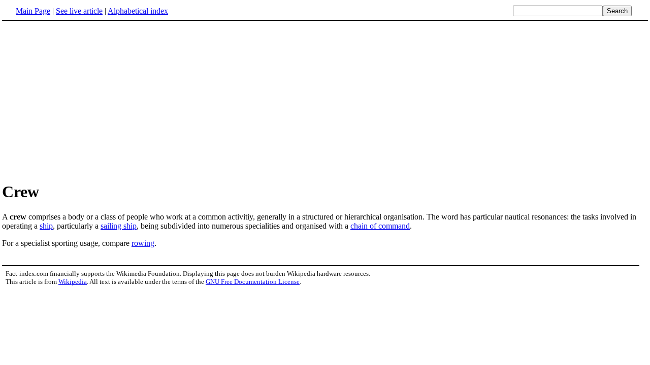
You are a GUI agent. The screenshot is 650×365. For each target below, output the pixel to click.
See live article (79, 11)
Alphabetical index (138, 11)
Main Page (33, 11)
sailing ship (119, 226)
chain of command (380, 226)
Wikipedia (72, 281)
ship (46, 226)
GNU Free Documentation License (253, 281)
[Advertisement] (325, 101)
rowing (143, 243)
